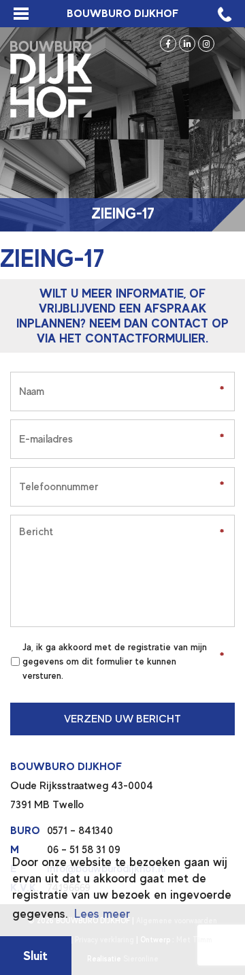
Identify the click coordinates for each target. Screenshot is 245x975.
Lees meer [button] (102, 914)
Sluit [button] (35, 955)
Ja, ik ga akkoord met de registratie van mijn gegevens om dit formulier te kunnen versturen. (114, 661)
